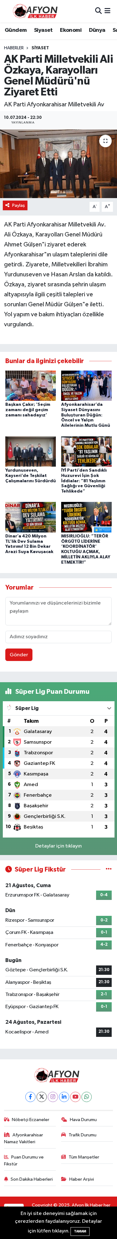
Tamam (80, 1231)
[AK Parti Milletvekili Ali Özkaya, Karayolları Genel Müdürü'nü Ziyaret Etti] (58, 163)
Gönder (19, 655)
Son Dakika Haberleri (32, 1179)
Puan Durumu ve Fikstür (24, 1160)
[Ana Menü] (107, 11)
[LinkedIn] (64, 1097)
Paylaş (18, 205)
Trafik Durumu (82, 1135)
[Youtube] (75, 1097)
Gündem (16, 30)
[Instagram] (53, 1097)
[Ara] (98, 11)
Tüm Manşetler (84, 1157)
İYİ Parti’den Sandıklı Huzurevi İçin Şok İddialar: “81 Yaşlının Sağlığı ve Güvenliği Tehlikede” (84, 480)
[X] (42, 1097)
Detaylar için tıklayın (58, 846)
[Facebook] (30, 1097)
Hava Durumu (83, 1119)
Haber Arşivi (81, 1179)
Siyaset (43, 30)
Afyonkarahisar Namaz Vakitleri (23, 1138)
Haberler (14, 48)
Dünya (97, 30)
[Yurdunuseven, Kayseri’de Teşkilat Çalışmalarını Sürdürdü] (30, 451)
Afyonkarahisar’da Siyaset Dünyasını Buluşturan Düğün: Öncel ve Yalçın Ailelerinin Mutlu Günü (85, 415)
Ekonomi (70, 30)
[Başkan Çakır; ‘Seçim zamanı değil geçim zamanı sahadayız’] (30, 385)
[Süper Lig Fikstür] (109, 869)
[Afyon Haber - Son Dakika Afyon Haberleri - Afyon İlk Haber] (37, 11)
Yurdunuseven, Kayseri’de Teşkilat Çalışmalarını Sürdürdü (30, 475)
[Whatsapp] (86, 1097)
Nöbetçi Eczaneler (30, 1119)
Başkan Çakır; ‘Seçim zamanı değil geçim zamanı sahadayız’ (27, 409)
